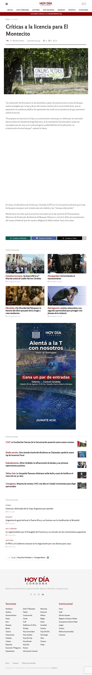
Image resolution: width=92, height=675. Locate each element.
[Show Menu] (7, 4)
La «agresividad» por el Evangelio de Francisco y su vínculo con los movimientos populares (46, 531)
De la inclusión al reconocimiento (61, 277)
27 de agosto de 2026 (13, 281)
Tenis (42, 638)
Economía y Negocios (13, 648)
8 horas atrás (11, 512)
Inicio (10, 10)
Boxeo (8, 628)
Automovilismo (11, 615)
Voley (42, 644)
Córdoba (9, 638)
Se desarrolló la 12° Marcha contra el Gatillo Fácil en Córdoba (23, 277)
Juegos (61, 625)
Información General (30, 651)
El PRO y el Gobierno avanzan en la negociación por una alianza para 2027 (38, 543)
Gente (25, 618)
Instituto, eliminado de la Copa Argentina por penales (29, 508)
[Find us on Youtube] (43, 594)
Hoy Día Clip (27, 638)
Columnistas (10, 635)
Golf (24, 622)
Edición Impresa (64, 615)
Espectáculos (10, 651)
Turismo (43, 641)
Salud (42, 622)
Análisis (61, 10)
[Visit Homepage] (45, 4)
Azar (7, 622)
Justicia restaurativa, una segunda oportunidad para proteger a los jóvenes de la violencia (65, 310)
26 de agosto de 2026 (55, 281)
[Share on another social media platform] (84, 238)
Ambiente (9, 609)
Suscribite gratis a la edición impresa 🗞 (46, 14)
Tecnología (44, 635)
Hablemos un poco (29, 625)
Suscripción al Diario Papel (68, 622)
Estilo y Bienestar (29, 609)
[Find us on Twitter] (35, 594)
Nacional (10, 540)
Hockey (25, 628)
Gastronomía (27, 615)
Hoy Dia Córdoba (18, 41)
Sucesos (43, 628)
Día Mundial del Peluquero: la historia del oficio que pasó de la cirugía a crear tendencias (23, 310)
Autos (8, 618)
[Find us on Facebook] (30, 594)
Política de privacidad (66, 631)
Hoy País (36, 10)
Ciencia (8, 631)
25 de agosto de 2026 (13, 316)
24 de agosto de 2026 (55, 316)
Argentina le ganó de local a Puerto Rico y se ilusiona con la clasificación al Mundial (42, 520)
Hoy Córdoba (22, 10)
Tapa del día (45, 631)
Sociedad (14, 19)
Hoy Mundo (48, 10)
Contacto (62, 635)
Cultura (8, 641)
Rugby (42, 618)
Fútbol (8, 505)
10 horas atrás (11, 535)
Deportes (9, 644)
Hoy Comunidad (28, 631)
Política (72, 10)
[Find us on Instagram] (39, 594)
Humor (25, 648)
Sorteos (61, 628)
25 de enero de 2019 (33, 41)
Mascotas (43, 609)
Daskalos (54, 668)
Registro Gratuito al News (68, 618)
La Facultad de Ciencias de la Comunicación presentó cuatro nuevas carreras (40, 442)
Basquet (9, 517)
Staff (60, 612)
